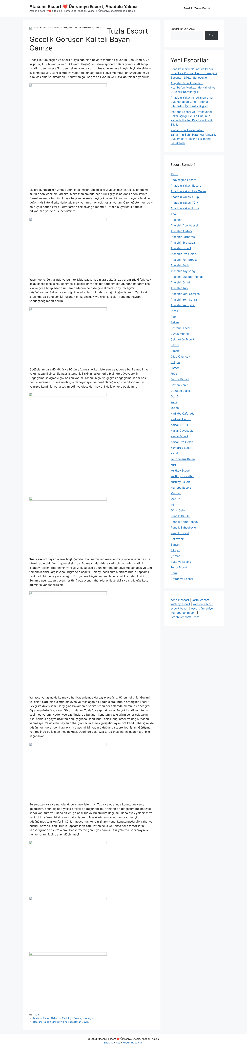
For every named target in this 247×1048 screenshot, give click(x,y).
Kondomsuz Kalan (183, 459)
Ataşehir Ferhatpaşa (184, 259)
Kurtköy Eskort (180, 482)
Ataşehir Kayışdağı (183, 271)
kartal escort (200, 600)
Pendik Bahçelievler (184, 527)
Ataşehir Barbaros (183, 237)
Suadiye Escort (181, 561)
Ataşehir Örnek (181, 282)
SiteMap (108, 1042)
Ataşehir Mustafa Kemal (187, 276)
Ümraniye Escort (182, 578)
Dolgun (175, 362)
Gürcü (175, 396)
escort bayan (179, 608)
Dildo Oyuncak (180, 356)
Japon (175, 408)
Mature (175, 499)
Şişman (175, 556)
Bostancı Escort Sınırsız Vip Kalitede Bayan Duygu (61, 1021)
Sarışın (175, 544)
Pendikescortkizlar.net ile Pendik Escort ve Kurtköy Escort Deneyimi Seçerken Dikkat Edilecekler (194, 73)
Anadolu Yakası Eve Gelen (188, 191)
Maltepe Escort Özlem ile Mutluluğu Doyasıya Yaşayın (63, 1018)
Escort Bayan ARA (183, 29)
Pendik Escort (180, 533)
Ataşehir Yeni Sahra (184, 299)
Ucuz (174, 573)
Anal (174, 214)
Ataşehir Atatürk (181, 231)
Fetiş (174, 373)
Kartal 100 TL (180, 425)
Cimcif (175, 351)
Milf (173, 504)
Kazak (175, 453)
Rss (118, 1042)
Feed (126, 1042)
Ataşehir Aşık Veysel (184, 225)
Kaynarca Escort (182, 447)
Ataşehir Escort (181, 248)
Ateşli (174, 311)
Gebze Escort (180, 379)
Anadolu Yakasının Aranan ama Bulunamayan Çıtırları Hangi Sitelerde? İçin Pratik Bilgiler (192, 102)
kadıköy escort (203, 604)
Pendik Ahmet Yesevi (185, 521)
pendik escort (180, 600)
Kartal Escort (179, 436)
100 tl (36, 1014)
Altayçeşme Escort (183, 180)
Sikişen (175, 550)
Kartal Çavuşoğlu (182, 430)
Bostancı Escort (181, 328)
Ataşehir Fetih (180, 265)
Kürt (173, 465)
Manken (176, 493)
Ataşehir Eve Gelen (183, 254)
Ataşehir (176, 219)
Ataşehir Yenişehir (183, 305)
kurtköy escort (180, 604)
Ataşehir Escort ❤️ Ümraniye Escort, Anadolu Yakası (83, 6)
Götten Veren (180, 385)
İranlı (174, 402)
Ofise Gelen (178, 510)
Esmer (175, 368)
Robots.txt (137, 1042)
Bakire (175, 322)
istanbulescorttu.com (185, 617)
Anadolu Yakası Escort (197, 8)
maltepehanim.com (183, 612)
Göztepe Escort (181, 390)
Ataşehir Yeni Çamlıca (185, 294)
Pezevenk (177, 539)
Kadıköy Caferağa (183, 413)
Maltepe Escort (181, 487)
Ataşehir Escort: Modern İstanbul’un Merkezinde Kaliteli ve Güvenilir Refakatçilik (193, 88)
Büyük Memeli (180, 333)
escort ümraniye (202, 608)
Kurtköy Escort (180, 470)
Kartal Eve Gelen (182, 442)
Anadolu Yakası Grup (185, 197)
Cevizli (175, 345)
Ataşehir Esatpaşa (183, 242)
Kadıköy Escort (181, 419)
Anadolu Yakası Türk (184, 202)
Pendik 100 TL (180, 516)
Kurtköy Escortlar (182, 476)
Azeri (174, 316)
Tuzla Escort (179, 567)
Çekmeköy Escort (182, 339)
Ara (211, 35)
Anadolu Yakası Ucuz (185, 208)
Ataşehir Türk (179, 288)
